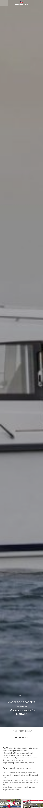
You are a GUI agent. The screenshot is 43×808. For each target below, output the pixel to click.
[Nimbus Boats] (21, 3)
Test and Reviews (26, 731)
